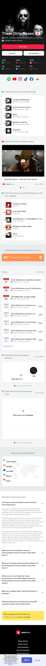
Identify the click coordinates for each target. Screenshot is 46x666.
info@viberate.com (10, 617)
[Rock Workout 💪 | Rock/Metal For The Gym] (8, 220)
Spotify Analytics (23, 653)
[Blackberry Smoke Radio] (8, 227)
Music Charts (23, 644)
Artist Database (23, 647)
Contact (12, 53)
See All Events (8, 346)
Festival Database (23, 650)
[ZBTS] (8, 235)
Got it (26, 660)
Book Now (23, 47)
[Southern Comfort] (8, 205)
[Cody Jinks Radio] (8, 212)
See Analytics (34, 53)
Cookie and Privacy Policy (11, 663)
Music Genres (23, 641)
